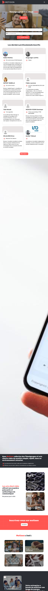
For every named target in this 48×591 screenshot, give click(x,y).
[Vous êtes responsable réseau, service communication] (12, 582)
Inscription (23, 17)
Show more (23, 153)
